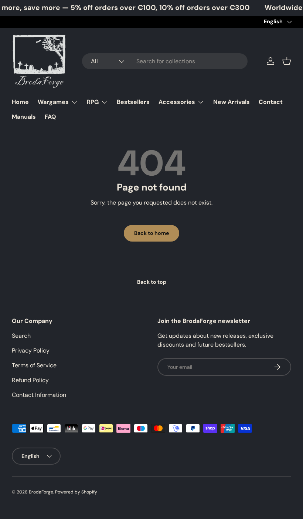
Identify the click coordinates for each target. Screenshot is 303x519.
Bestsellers (133, 102)
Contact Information (39, 395)
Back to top (151, 282)
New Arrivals (231, 102)
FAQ (50, 117)
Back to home (151, 233)
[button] (287, 61)
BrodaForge (41, 492)
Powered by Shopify (76, 492)
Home (20, 102)
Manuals (24, 117)
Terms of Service (34, 365)
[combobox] (165, 61)
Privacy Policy (31, 350)
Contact (271, 102)
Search (21, 336)
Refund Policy (30, 380)
